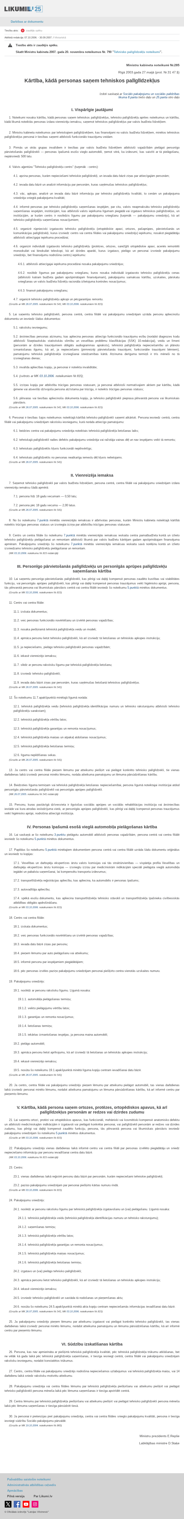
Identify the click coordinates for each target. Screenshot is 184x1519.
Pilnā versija (15, 1496)
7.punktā (42, 520)
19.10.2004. (32, 1425)
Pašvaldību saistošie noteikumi (29, 1479)
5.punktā (133, 587)
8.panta (133, 97)
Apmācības (15, 1490)
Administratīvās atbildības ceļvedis (31, 1485)
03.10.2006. (73, 304)
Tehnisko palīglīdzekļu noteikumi (137, 52)
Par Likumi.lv (43, 1496)
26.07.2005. (32, 304)
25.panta (161, 97)
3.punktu (60, 834)
